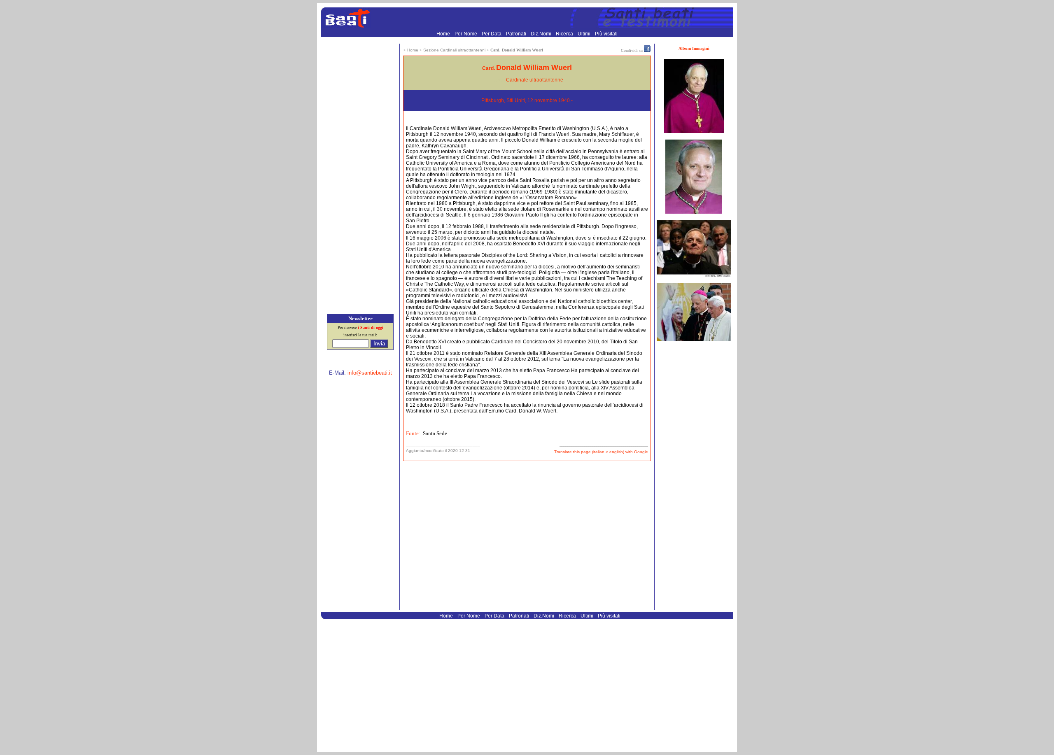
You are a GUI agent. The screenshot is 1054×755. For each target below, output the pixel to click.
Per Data (492, 34)
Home (443, 34)
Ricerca (565, 34)
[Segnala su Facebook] (647, 50)
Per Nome (466, 34)
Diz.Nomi (542, 34)
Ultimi (585, 34)
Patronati (516, 34)
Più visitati (606, 34)
